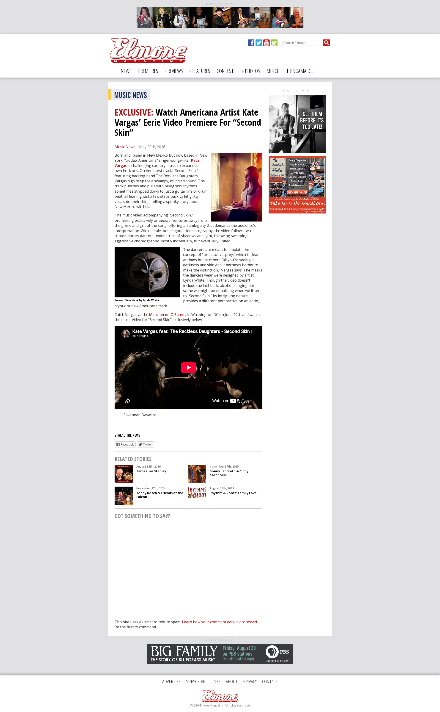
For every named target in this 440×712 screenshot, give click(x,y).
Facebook (251, 42)
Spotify (274, 42)
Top (428, 700)
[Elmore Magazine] (220, 696)
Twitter (259, 42)
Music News (125, 146)
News (126, 71)
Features (201, 71)
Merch (273, 71)
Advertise (171, 681)
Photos (252, 71)
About (232, 681)
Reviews (175, 71)
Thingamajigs (300, 71)
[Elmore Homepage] (148, 59)
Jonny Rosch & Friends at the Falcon (159, 494)
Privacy (250, 681)
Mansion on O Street (167, 314)
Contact (270, 681)
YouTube (266, 42)
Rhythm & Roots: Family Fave (233, 492)
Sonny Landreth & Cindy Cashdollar (229, 473)
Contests (226, 71)
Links (215, 681)
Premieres (148, 71)
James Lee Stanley (151, 471)
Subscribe (195, 681)
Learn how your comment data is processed (219, 621)
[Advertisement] (296, 244)
